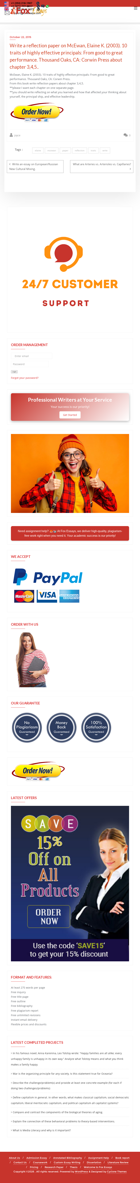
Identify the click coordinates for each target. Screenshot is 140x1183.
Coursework (40, 1162)
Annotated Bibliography (67, 1157)
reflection (79, 150)
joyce (16, 135)
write (105, 150)
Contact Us (20, 1162)
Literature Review (118, 1162)
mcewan (51, 150)
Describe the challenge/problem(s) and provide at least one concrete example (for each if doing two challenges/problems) (66, 1085)
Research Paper (54, 1167)
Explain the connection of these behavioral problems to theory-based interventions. (64, 1121)
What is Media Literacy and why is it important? (42, 1130)
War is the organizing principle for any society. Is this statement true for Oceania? (62, 1073)
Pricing (34, 1167)
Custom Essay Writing (67, 1162)
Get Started (70, 415)
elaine (38, 150)
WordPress (81, 1171)
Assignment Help (98, 1157)
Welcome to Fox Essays (98, 1167)
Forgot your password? (24, 378)
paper (65, 150)
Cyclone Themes (117, 1171)
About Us (14, 1157)
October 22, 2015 (20, 37)
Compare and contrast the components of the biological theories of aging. (58, 1112)
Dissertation (94, 1162)
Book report (122, 1157)
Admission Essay (36, 1157)
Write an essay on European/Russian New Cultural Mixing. (33, 166)
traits (93, 150)
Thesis (73, 1167)
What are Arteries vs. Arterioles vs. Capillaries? (102, 164)
